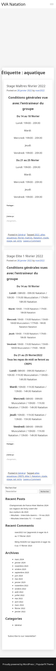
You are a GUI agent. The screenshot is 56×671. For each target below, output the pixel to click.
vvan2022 (40, 90)
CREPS (21, 476)
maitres (28, 237)
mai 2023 (19, 579)
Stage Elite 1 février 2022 (25, 256)
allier (42, 234)
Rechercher (11, 487)
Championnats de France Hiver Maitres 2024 (29, 505)
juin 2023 (19, 575)
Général (22, 234)
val (14, 240)
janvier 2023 (20, 582)
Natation (37, 237)
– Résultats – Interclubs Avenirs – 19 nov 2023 (29, 515)
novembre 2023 (21, 566)
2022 (37, 234)
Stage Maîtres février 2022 (26, 86)
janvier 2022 (20, 611)
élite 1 (28, 476)
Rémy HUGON (21, 542)
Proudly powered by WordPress (18, 664)
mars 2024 (19, 559)
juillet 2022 (19, 595)
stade (46, 237)
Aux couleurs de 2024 (19, 512)
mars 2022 (19, 605)
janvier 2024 (20, 562)
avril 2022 (19, 602)
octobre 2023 (20, 569)
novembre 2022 (21, 585)
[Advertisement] (28, 37)
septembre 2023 (22, 572)
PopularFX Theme (45, 664)
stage (9, 240)
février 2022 (20, 608)
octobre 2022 (20, 589)
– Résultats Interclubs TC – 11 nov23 (25, 518)
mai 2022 (19, 598)
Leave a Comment (32, 240)
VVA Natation (13, 4)
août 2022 (19, 592)
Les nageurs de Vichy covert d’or (24, 508)
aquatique (12, 237)
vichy (19, 240)
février (21, 237)
